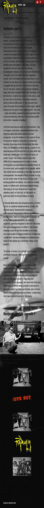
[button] (20, 4)
